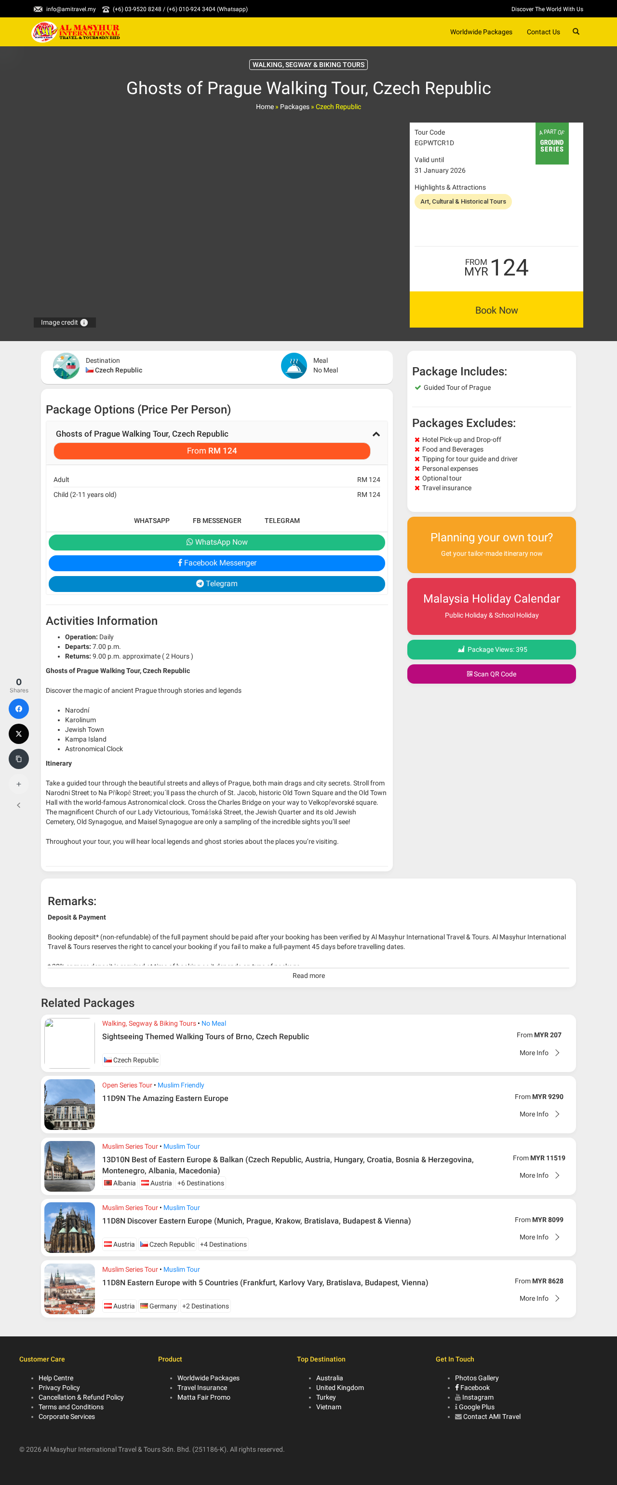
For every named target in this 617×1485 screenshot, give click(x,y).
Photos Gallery (477, 1378)
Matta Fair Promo (203, 1397)
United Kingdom (340, 1387)
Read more (309, 975)
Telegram (282, 520)
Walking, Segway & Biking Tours (149, 1023)
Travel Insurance (202, 1387)
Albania (124, 1183)
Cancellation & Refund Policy (81, 1397)
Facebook (474, 1387)
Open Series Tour (127, 1085)
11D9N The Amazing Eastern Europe (165, 1098)
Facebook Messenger (219, 562)
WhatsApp (152, 520)
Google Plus (477, 1407)
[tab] (217, 443)
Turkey (326, 1397)
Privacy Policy (59, 1387)
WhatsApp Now (220, 542)
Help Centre (56, 1378)
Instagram (478, 1397)
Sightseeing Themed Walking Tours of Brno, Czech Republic (205, 1036)
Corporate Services (67, 1416)
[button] (217, 443)
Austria (160, 1183)
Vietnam (328, 1407)
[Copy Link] (19, 759)
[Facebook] (19, 709)
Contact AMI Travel (492, 1416)
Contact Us (543, 32)
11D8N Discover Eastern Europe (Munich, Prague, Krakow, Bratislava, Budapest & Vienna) (256, 1220)
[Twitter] (19, 734)
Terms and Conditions (71, 1407)
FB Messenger (217, 520)
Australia (329, 1378)
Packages (294, 106)
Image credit (65, 322)
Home (265, 106)
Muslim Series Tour (130, 1146)
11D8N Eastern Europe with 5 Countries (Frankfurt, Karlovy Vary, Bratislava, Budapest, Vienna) (265, 1282)
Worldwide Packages (481, 32)
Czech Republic (118, 370)
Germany (162, 1306)
